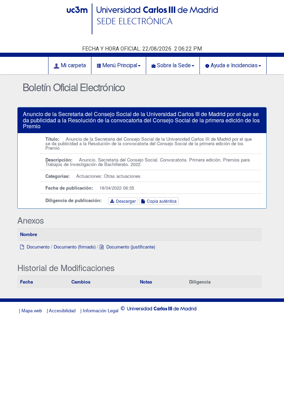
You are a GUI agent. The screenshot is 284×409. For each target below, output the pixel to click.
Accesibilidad (62, 310)
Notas (146, 281)
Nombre (28, 234)
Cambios (80, 281)
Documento (37, 246)
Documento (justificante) (129, 246)
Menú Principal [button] (119, 65)
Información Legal (100, 310)
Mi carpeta (72, 65)
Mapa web (31, 310)
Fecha (26, 281)
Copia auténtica (161, 201)
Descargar (125, 201)
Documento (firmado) (75, 246)
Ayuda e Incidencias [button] (233, 65)
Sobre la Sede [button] (173, 65)
